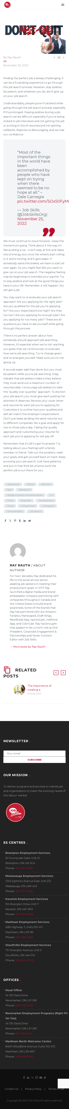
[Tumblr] (20, 520)
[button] (56, 672)
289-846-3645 (24, 1056)
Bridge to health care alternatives (25, 495)
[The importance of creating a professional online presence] (20, 689)
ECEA (10, 500)
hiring (10, 506)
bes (9, 489)
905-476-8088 (24, 914)
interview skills (15, 511)
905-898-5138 (24, 1005)
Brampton (24, 489)
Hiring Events (28, 506)
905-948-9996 (24, 937)
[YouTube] (40, 1077)
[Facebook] (5, 520)
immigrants (48, 506)
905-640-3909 (24, 960)
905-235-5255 (24, 1033)
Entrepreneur (46, 500)
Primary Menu (63, 4)
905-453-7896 (24, 868)
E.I (51, 495)
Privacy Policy (33, 1089)
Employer (26, 500)
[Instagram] (36, 1077)
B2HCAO (46, 484)
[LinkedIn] (24, 520)
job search (35, 511)
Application (13, 484)
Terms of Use (56, 1089)
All (5, 61)
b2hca (30, 484)
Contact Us (11, 1089)
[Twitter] (10, 520)
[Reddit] (29, 520)
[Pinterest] (15, 520)
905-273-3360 (24, 891)
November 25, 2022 (30, 221)
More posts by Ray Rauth (29, 646)
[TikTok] (45, 1077)
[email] (34, 753)
